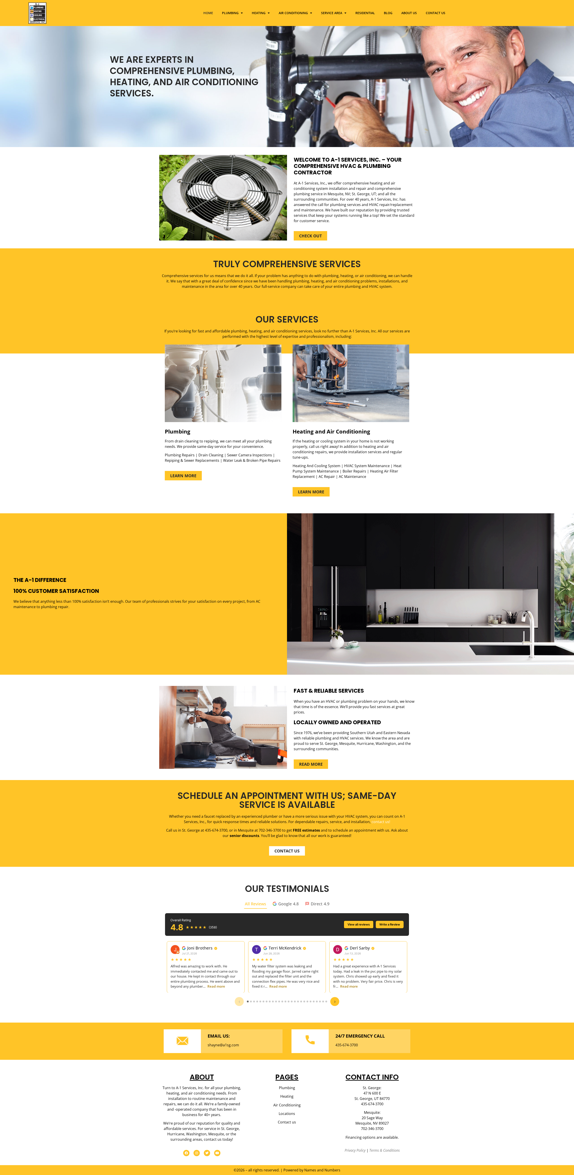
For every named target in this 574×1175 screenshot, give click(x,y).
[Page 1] (248, 1001)
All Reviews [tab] (255, 903)
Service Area (331, 13)
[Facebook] (186, 1153)
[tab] (286, 904)
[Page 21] (310, 1001)
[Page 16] (295, 1001)
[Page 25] (323, 1001)
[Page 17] (298, 1001)
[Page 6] (263, 1001)
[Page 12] (282, 1001)
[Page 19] (304, 1001)
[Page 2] (251, 1001)
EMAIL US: (219, 1036)
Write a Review (389, 924)
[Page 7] (266, 1001)
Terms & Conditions (384, 1150)
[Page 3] (254, 1001)
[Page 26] (326, 1001)
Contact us (435, 13)
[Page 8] (270, 1001)
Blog (388, 13)
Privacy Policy (355, 1150)
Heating (258, 13)
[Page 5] (260, 1001)
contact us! (381, 821)
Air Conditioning (293, 13)
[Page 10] (276, 1001)
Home (208, 13)
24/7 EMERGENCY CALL (360, 1036)
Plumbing (230, 13)
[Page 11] (279, 1001)
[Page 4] (257, 1001)
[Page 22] (314, 1001)
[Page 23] (317, 1001)
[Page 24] (320, 1001)
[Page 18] (301, 1001)
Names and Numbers (322, 1170)
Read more (216, 986)
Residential (365, 13)
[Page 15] (292, 1001)
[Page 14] (288, 1001)
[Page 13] (285, 1001)
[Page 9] (273, 1001)
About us (409, 13)
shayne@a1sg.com (223, 1045)
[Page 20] (307, 1001)
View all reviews (359, 924)
